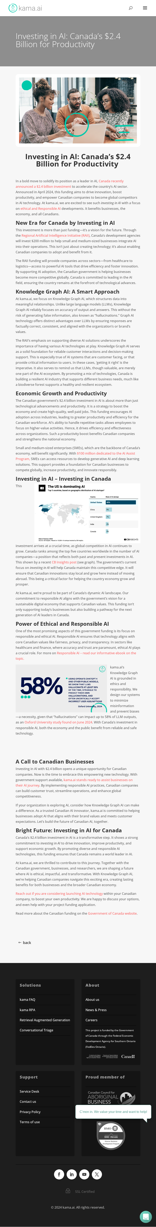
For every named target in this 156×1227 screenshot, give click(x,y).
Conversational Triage (36, 1030)
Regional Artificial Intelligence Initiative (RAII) (56, 235)
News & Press (96, 1010)
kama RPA (27, 1010)
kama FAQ (27, 999)
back (27, 942)
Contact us (28, 1101)
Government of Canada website (112, 913)
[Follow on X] (97, 1174)
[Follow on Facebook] (59, 1174)
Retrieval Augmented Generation (45, 1020)
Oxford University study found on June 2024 (58, 722)
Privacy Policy (30, 1112)
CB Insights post (64, 562)
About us (92, 999)
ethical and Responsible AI (41, 208)
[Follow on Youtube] (84, 1174)
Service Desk (29, 1091)
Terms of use (30, 1122)
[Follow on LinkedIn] (72, 1174)
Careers (92, 1020)
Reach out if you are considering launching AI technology (59, 893)
